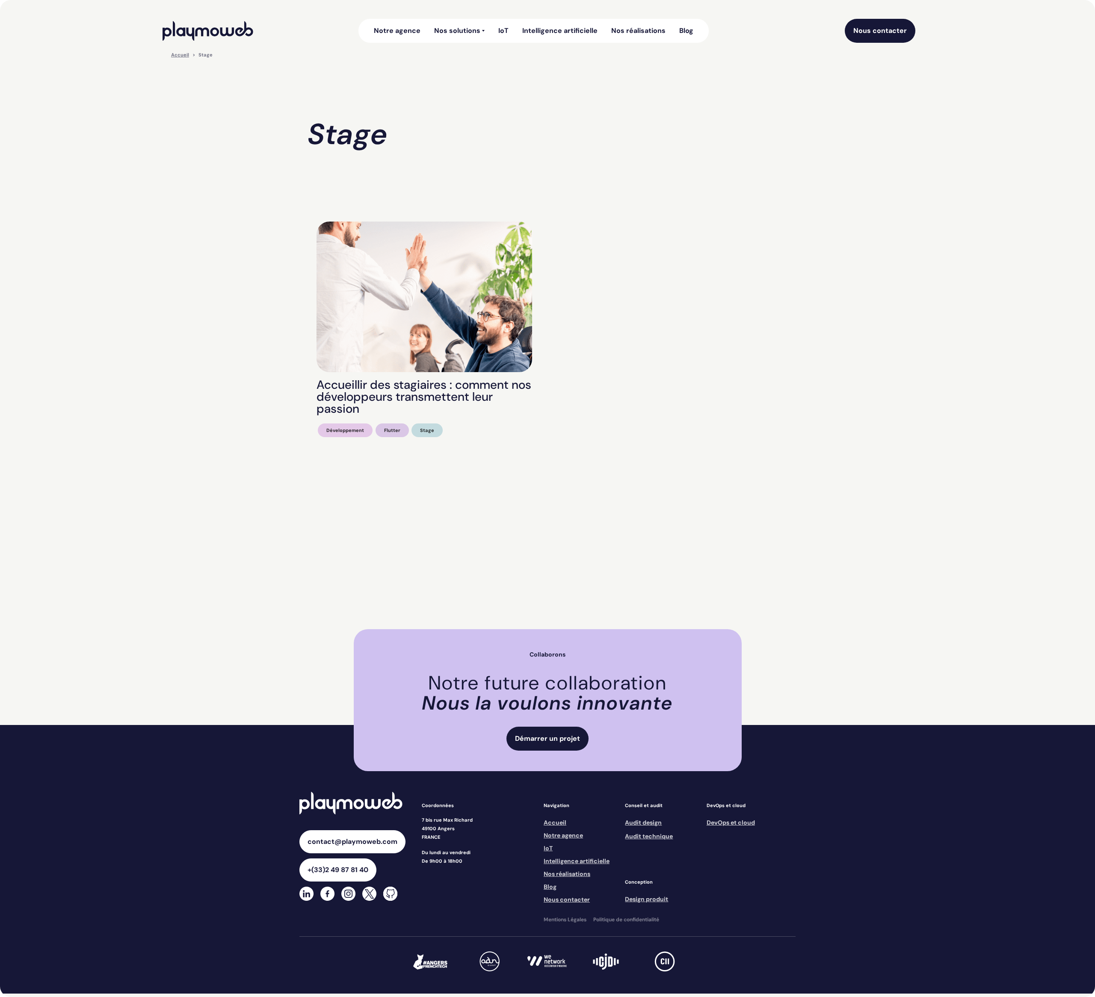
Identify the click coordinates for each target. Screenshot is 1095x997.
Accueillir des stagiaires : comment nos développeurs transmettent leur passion (424, 397)
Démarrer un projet (547, 738)
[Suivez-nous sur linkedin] (306, 894)
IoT (503, 31)
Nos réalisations (638, 31)
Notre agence (397, 31)
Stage (427, 430)
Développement (345, 430)
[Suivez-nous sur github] (390, 894)
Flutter (392, 430)
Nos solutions (457, 31)
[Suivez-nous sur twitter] (369, 894)
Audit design (643, 822)
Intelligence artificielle (560, 31)
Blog (686, 31)
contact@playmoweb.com (352, 841)
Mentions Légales (565, 920)
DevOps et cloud (731, 822)
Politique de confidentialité (626, 920)
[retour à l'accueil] (208, 31)
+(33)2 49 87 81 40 (338, 869)
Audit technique (649, 836)
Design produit (646, 899)
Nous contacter (880, 30)
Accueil (180, 55)
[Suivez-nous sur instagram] (348, 894)
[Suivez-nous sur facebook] (327, 894)
